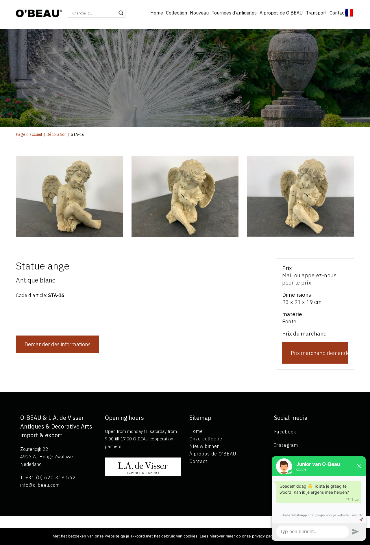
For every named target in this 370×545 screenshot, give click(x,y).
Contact (338, 13)
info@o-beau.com (40, 485)
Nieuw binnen (204, 446)
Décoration (56, 134)
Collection (176, 13)
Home (156, 13)
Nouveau (199, 13)
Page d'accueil (29, 134)
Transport (316, 13)
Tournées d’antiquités (234, 13)
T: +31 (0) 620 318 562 (48, 477)
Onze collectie (205, 439)
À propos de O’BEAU (281, 13)
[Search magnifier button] (121, 13)
